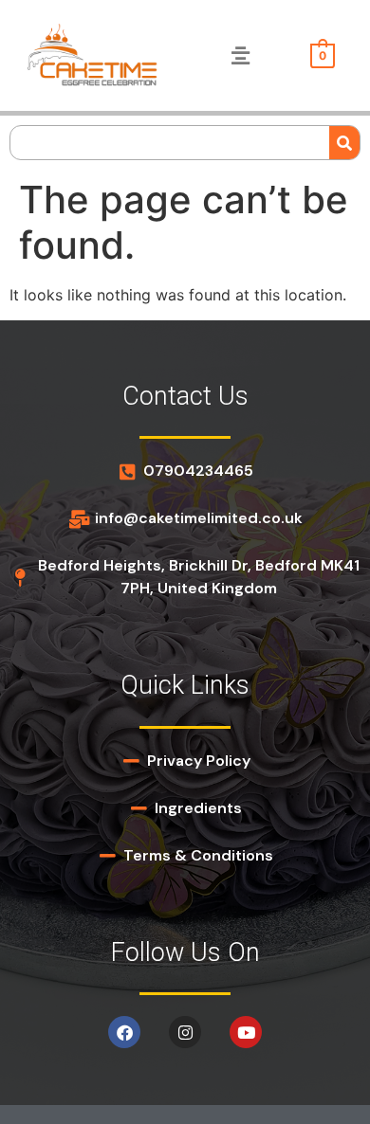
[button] (240, 55)
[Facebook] (124, 1032)
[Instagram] (185, 1032)
